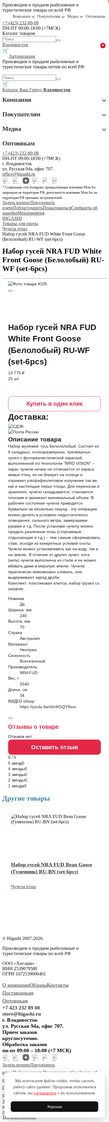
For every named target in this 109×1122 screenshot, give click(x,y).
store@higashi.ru (21, 1014)
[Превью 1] (10, 291)
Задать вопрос (16, 202)
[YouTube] (55, 180)
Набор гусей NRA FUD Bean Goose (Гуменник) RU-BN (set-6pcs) (51, 868)
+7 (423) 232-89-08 (20, 22)
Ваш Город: (45, 89)
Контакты (58, 985)
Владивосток (15, 44)
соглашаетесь (45, 1093)
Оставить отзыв (54, 747)
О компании (16, 985)
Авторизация (22, 56)
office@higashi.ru (18, 174)
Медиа (72, 16)
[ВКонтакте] (16, 180)
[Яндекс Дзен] (26, 180)
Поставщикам (17, 993)
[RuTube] (36, 180)
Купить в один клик (54, 403)
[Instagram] (45, 180)
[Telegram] (6, 180)
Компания (21, 16)
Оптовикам (95, 16)
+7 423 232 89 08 (21, 1008)
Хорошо (54, 1106)
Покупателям (48, 16)
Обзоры (38, 985)
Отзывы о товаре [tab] (33, 727)
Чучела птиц (23, 886)
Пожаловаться (57, 207)
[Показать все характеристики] (10, 718)
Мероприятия (30, 213)
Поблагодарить (28, 207)
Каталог (10, 89)
